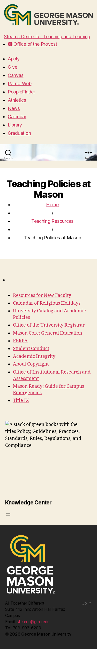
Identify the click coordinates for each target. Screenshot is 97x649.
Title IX (21, 400)
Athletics (17, 100)
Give (12, 67)
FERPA (20, 341)
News (14, 108)
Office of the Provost (34, 44)
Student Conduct (31, 349)
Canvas (15, 75)
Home (52, 204)
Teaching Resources (52, 221)
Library (15, 125)
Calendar (17, 116)
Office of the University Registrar (49, 325)
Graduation (19, 133)
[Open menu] (8, 514)
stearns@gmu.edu (33, 621)
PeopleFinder (21, 91)
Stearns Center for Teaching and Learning (47, 36)
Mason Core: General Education (47, 333)
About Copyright (31, 364)
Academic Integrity (34, 356)
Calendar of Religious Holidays (46, 303)
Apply (14, 58)
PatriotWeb (19, 83)
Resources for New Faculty (42, 295)
